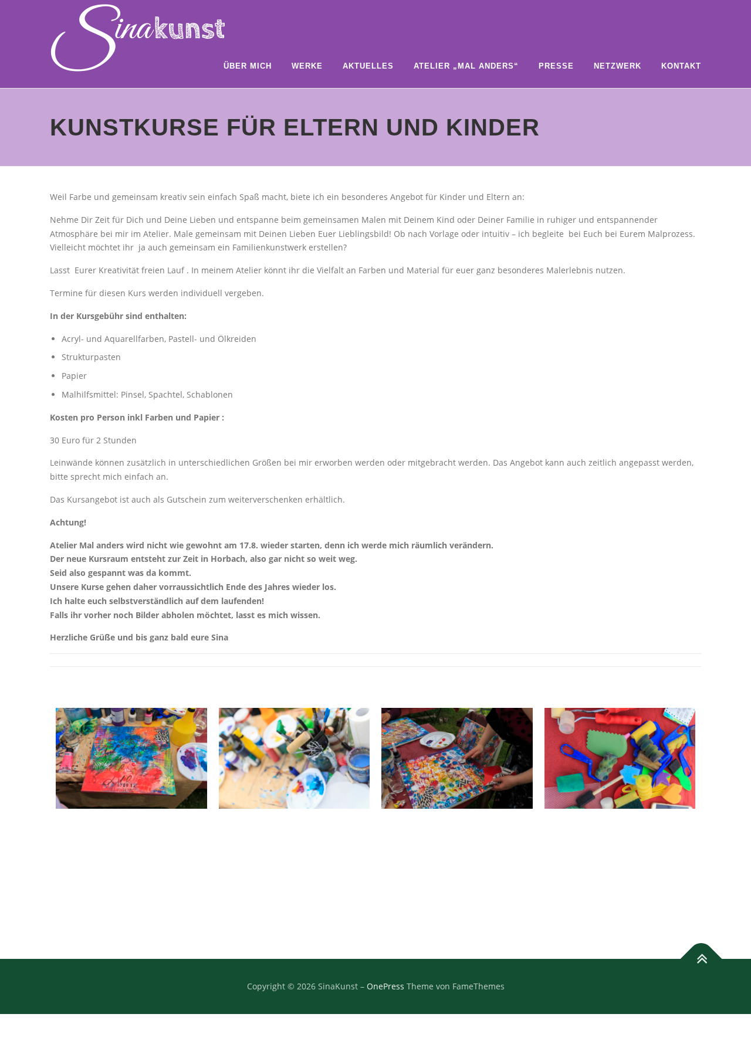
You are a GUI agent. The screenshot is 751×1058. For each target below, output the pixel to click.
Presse (556, 66)
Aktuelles (368, 66)
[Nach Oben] (701, 958)
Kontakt (681, 66)
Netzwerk (617, 66)
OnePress (385, 986)
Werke (307, 66)
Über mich (248, 66)
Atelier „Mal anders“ (466, 66)
